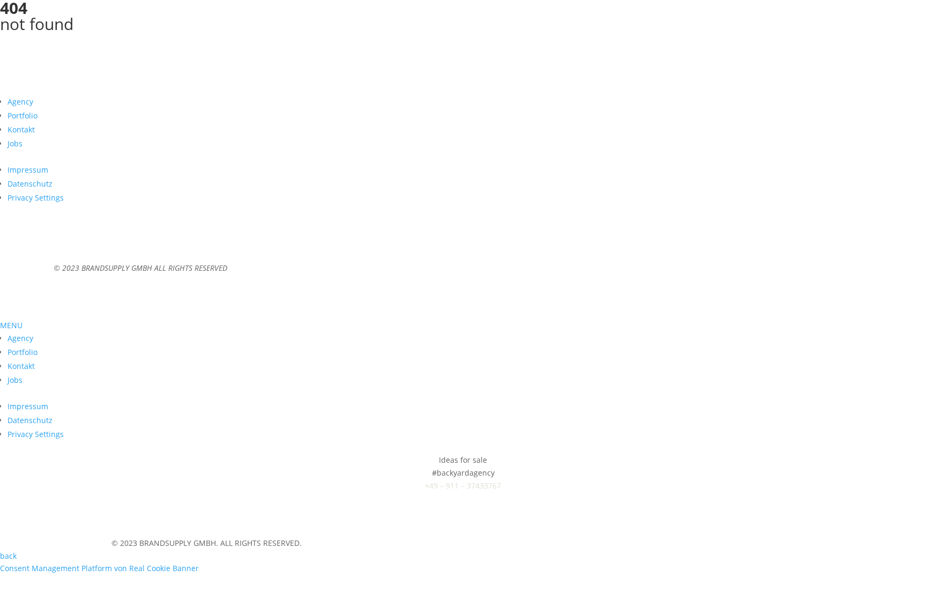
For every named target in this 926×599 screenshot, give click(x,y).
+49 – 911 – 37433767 (463, 485)
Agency (20, 102)
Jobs (15, 143)
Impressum (28, 170)
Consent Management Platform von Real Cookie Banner (99, 568)
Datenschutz (30, 184)
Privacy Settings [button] (36, 198)
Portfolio (23, 115)
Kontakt (21, 129)
